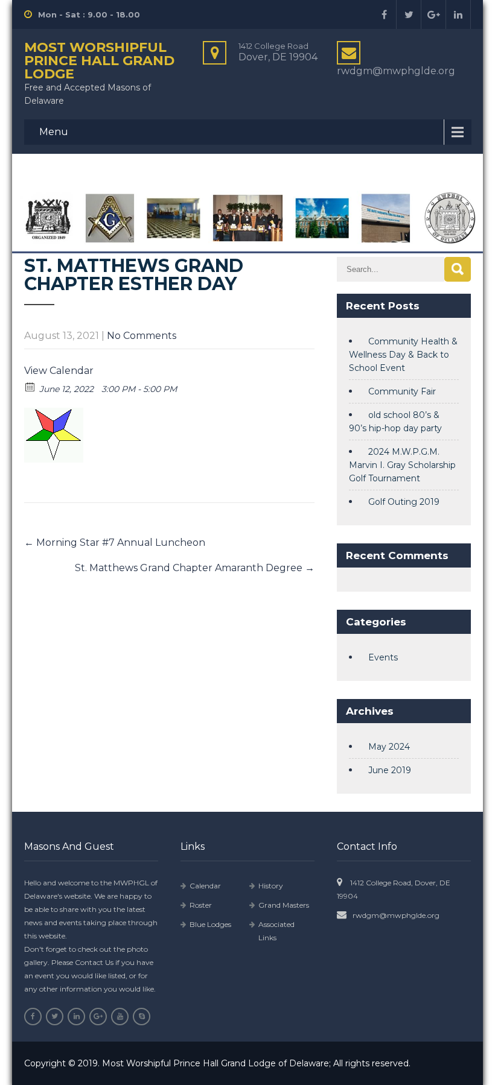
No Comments (141, 335)
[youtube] (120, 1016)
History (270, 885)
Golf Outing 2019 (403, 501)
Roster (201, 904)
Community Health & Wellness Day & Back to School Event (403, 354)
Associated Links (276, 931)
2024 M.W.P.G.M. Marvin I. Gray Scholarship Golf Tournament (402, 465)
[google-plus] (433, 14)
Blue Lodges (210, 924)
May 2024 (389, 746)
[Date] (30, 386)
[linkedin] (458, 14)
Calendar (205, 885)
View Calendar (59, 370)
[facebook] (384, 14)
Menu (53, 132)
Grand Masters (283, 904)
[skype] (141, 1016)
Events (383, 657)
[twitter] (409, 14)
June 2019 (389, 770)
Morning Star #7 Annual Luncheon (114, 542)
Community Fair (402, 391)
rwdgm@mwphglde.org (396, 915)
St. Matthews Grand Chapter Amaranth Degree (195, 568)
